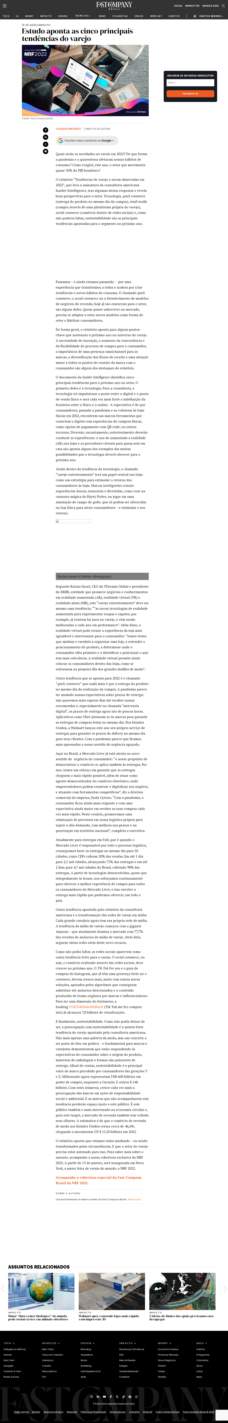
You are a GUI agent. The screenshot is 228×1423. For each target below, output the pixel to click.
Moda (84, 1360)
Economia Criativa (168, 1349)
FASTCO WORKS (210, 16)
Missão (36, 1411)
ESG (121, 1354)
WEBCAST (156, 16)
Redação (72, 1411)
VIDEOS (138, 16)
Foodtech (124, 1376)
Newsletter (192, 5)
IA (17, 16)
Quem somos (21, 1411)
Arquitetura (87, 1354)
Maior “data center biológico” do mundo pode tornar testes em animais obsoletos (38, 1317)
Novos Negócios (167, 1360)
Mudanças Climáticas (131, 1349)
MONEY (29, 16)
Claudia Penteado (68, 129)
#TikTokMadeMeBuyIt (86, 1007)
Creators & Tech (12, 1371)
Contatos (134, 1411)
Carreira (46, 1365)
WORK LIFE (82, 15)
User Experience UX (90, 1371)
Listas (199, 1371)
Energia (123, 1365)
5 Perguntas (202, 1354)
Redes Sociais (11, 1376)
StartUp (162, 1376)
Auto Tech (9, 1360)
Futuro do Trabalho (52, 1354)
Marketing (86, 1365)
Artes (83, 1376)
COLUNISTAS (120, 16)
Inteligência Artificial (15, 1349)
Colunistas (202, 1360)
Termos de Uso (117, 1411)
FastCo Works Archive (167, 1411)
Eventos (200, 1349)
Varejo (161, 1371)
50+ (44, 1376)
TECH (6, 16)
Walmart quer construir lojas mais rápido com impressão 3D (109, 1317)
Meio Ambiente (127, 1360)
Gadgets (8, 1365)
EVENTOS (174, 16)
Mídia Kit (147, 1411)
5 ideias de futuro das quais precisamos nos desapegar (181, 1317)
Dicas (199, 1365)
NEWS (102, 16)
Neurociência (49, 1371)
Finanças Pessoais (168, 1354)
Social (178, 5)
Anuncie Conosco (53, 1411)
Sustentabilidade (128, 1371)
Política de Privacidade (93, 1411)
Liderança (47, 1360)
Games (8, 1354)
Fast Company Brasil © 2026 (198, 1411)
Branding (86, 1349)
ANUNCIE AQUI (210, 5)
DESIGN (62, 16)
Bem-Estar (48, 1349)
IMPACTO (46, 16)
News (199, 1376)
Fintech (162, 1365)
